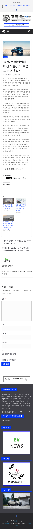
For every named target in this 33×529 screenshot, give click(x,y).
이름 (3, 324)
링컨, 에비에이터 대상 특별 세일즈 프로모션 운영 (8, 206)
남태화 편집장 (16, 75)
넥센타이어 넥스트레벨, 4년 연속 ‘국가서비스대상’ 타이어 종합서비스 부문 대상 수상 (15, 249)
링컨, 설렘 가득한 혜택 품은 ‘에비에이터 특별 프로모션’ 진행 (21, 207)
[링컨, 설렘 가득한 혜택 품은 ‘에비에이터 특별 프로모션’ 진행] (21, 201)
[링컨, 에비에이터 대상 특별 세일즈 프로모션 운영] (8, 201)
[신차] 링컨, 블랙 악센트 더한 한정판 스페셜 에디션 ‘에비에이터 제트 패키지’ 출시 (8, 225)
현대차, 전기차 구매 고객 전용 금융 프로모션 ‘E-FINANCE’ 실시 (17, 242)
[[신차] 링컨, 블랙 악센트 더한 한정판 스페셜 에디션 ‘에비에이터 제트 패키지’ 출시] (8, 218)
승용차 (5, 57)
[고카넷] (3, 31)
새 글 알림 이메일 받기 (8, 360)
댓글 (3, 299)
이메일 (4, 333)
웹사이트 (4, 342)
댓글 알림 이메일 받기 (8, 354)
